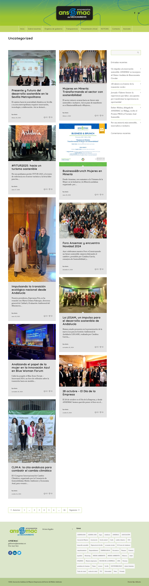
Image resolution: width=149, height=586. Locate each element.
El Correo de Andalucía (123, 545)
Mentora (124, 556)
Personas (125, 561)
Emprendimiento (93, 550)
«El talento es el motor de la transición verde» (122, 85)
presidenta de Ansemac (83, 566)
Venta (115, 571)
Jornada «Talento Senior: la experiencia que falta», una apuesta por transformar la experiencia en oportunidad (125, 97)
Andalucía (107, 535)
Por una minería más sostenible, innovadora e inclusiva (124, 124)
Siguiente (73, 510)
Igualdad (79, 556)
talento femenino (129, 566)
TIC (101, 571)
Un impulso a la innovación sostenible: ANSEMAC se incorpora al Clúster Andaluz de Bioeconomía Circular (125, 74)
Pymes (94, 566)
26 (64, 510)
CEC (129, 540)
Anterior (16, 510)
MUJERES (80, 561)
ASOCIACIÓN (126, 535)
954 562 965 (13, 546)
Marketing (87, 556)
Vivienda (121, 571)
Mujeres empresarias (91, 561)
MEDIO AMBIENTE (114, 556)
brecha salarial (104, 540)
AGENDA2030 (81, 535)
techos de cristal (92, 571)
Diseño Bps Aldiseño (134, 582)
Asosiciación (94, 540)
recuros (100, 566)
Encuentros (116, 550)
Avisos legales (47, 529)
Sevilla (106, 566)
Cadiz (111, 540)
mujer (131, 556)
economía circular (110, 545)
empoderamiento (81, 550)
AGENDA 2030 (92, 535)
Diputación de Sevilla (97, 545)
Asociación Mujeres (82, 540)
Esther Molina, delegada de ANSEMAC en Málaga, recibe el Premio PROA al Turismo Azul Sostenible (124, 112)
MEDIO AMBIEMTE (99, 556)
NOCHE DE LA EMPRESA (107, 561)
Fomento (131, 550)
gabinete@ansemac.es (17, 543)
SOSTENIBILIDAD (116, 566)
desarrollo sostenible (82, 545)
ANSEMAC (116, 535)
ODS (118, 561)
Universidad (108, 571)
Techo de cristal (81, 571)
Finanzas (123, 550)
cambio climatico (120, 540)
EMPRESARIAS (105, 550)
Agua (100, 535)
